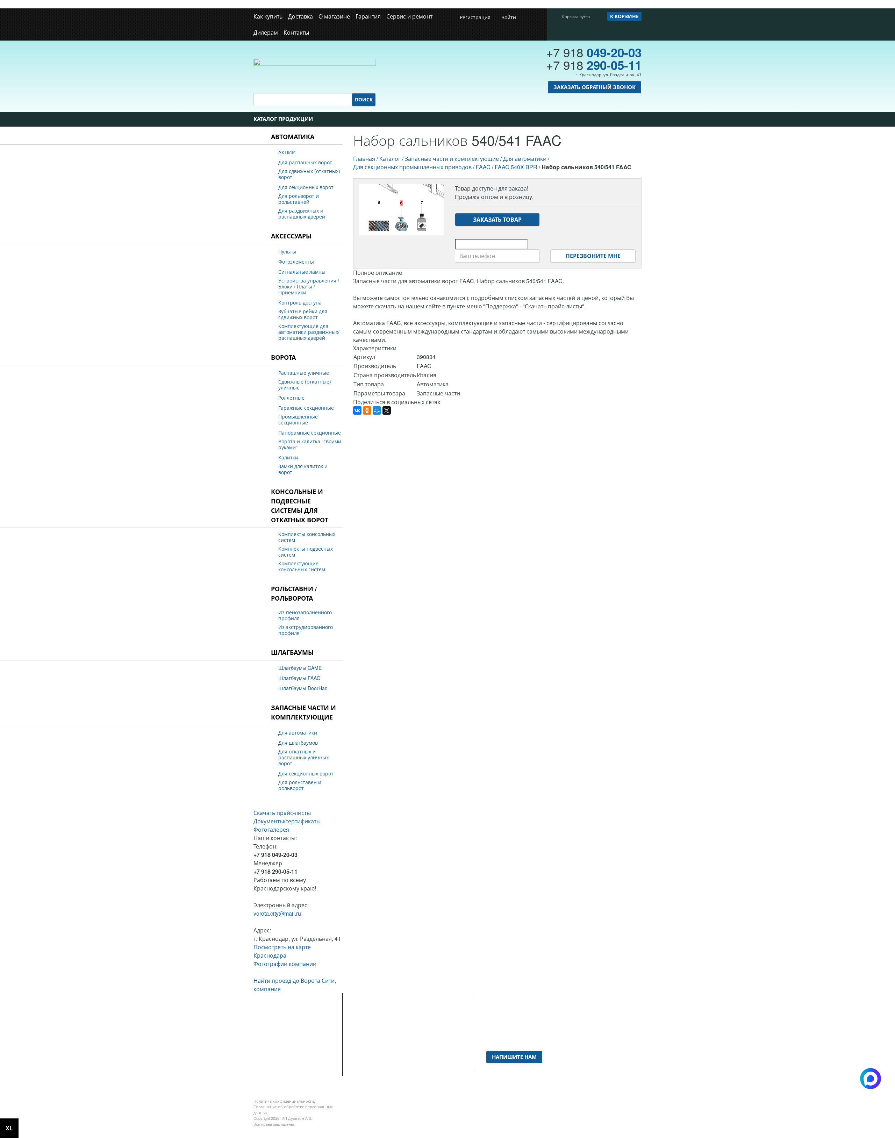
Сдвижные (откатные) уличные (304, 385)
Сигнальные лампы (301, 272)
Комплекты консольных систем (306, 537)
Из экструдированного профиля (305, 630)
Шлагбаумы (292, 652)
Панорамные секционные (309, 433)
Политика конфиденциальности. (284, 1101)
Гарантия (368, 16)
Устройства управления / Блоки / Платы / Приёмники (308, 286)
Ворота (283, 357)
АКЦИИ (287, 152)
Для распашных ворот (305, 162)
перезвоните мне (593, 256)
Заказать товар (497, 219)
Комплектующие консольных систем (301, 566)
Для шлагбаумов (298, 743)
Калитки (288, 457)
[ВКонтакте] (357, 410)
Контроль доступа (300, 303)
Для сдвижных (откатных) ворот (309, 174)
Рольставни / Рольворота (294, 593)
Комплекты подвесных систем (305, 552)
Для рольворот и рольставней (298, 199)
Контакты (296, 32)
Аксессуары (291, 236)
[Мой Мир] (377, 410)
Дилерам (265, 32)
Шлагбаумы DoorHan (303, 688)
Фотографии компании (284, 964)
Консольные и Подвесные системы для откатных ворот (299, 505)
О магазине (334, 16)
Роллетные (291, 398)
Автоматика (292, 136)
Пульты (287, 252)
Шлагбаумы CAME (300, 668)
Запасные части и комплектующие (303, 712)
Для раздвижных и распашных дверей (301, 214)
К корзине (624, 16)
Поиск (364, 99)
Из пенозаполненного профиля (305, 615)
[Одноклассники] (367, 410)
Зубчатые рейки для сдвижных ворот (302, 314)
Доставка (300, 16)
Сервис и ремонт (409, 16)
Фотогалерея (271, 829)
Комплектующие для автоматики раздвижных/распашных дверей (308, 332)
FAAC (483, 167)
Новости (364, 1029)
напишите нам (514, 1057)
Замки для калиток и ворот (303, 469)
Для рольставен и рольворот (299, 785)
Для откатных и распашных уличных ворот (303, 757)
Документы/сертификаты (287, 821)
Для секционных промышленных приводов (412, 167)
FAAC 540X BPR (516, 167)
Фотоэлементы (296, 262)
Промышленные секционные (298, 419)
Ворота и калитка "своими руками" (309, 444)
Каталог (390, 159)
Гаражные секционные (306, 408)
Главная (364, 159)
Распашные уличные (303, 373)
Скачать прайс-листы (282, 813)
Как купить (267, 16)
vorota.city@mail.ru (277, 913)
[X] (386, 410)
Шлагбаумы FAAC (299, 678)
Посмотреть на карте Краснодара (282, 951)
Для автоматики (297, 733)
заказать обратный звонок (594, 87)
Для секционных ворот (306, 187)
